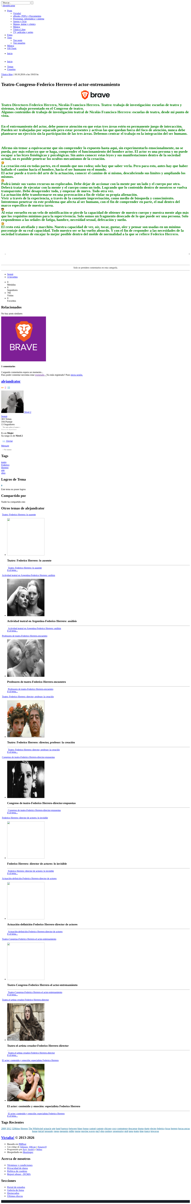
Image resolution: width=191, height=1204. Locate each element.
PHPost (22, 1144)
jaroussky (48, 1131)
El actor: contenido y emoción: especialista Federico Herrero (30, 1060)
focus (167, 1128)
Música (16, 27)
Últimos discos (15, 1196)
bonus (86, 1128)
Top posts (17, 40)
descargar (132, 1128)
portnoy (108, 1131)
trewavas (155, 1131)
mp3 (98, 1131)
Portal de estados (16, 1187)
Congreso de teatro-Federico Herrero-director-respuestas (28, 757)
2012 (9, 1128)
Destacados (13, 1193)
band (58, 1128)
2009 (3, 1128)
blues (79, 1128)
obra (3, 473)
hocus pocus (184, 1128)
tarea (131, 1131)
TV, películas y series (23, 32)
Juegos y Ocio (20, 21)
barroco (64, 1128)
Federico (5, 465)
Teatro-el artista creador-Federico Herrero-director (25, 999)
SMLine (32, 1147)
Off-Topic (12, 48)
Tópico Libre (19, 29)
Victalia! (17, 13)
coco (114, 1128)
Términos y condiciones (20, 1165)
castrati (92, 1128)
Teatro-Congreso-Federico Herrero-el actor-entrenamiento (29, 939)
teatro (3, 462)
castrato (100, 1128)
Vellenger (24, 1147)
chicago (107, 1128)
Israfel (31, 1149)
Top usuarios (19, 43)
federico (161, 1128)
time (142, 1131)
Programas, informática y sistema (28, 18)
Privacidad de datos (17, 1168)
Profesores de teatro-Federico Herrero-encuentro (24, 636)
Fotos (9, 35)
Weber (39, 1149)
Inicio (10, 53)
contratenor (122, 1128)
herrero (174, 1128)
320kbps (16, 1128)
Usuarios (11, 69)
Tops (9, 37)
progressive (118, 1131)
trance (147, 1131)
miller (71, 1131)
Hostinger (28, 1152)
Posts (9, 10)
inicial (41, 1131)
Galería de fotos (15, 1190)
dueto (147, 1128)
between (73, 1128)
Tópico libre (7, 74)
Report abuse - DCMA (19, 1174)
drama (141, 1128)
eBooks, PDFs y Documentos (27, 16)
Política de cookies (17, 1171)
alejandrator (11, 381)
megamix (64, 1131)
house (35, 1131)
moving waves (88, 1131)
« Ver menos (7, 449)
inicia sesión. (77, 375)
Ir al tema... (12, 570)
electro (153, 1128)
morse (78, 1131)
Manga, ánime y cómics (24, 24)
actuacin (47, 1128)
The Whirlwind (36, 1128)
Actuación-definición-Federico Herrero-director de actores (29, 878)
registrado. (40, 375)
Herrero (5, 467)
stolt (126, 1131)
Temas (10, 66)
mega (56, 1131)
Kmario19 (42, 1147)
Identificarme (9, 5)
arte (3, 470)
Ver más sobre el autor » (11, 427)
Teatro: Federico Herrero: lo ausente (19, 514)
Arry (25, 1149)
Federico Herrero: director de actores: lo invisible (25, 817)
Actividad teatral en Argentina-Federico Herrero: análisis (28, 575)
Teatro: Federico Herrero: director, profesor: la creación (28, 696)
